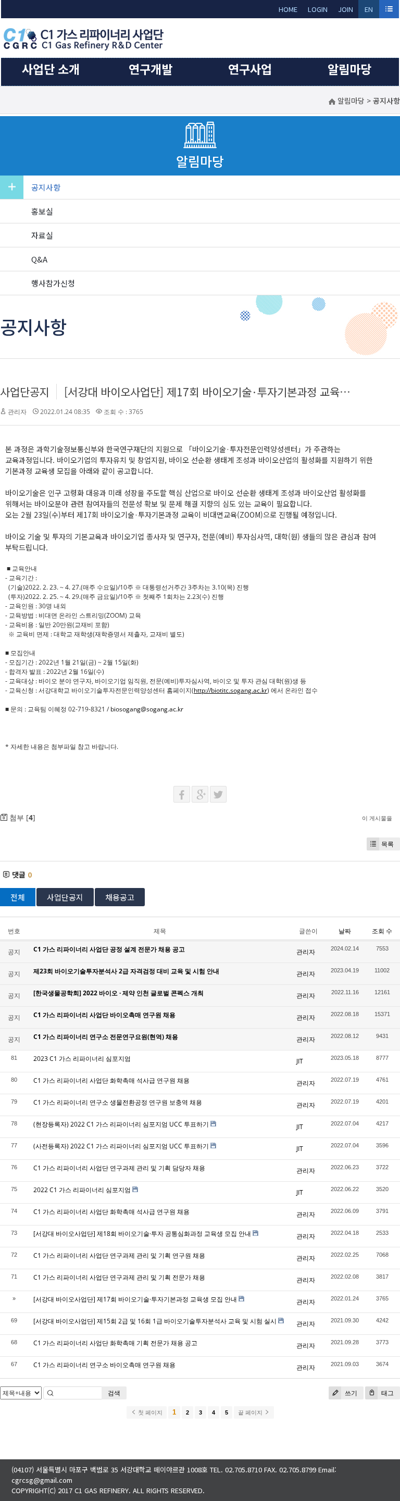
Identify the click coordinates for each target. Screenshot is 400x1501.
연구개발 (150, 69)
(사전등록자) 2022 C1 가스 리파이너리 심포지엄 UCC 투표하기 (121, 1146)
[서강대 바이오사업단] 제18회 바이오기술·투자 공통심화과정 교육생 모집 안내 (142, 1233)
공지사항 (45, 187)
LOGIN (318, 9)
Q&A (39, 259)
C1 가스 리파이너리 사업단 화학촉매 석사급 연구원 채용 (111, 1080)
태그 (387, 1393)
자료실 (42, 235)
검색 (114, 1393)
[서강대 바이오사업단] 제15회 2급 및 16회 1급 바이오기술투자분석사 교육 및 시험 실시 (155, 1321)
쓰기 (350, 1393)
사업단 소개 (51, 69)
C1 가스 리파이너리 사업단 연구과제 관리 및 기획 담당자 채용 (119, 1168)
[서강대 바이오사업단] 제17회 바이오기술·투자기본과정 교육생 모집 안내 (229, 391)
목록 (387, 844)
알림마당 (349, 69)
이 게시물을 (377, 818)
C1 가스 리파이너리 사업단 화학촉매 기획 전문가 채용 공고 (115, 1343)
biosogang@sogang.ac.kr (146, 709)
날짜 (345, 931)
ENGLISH (369, 11)
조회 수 (382, 931)
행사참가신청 (53, 283)
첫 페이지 (149, 1412)
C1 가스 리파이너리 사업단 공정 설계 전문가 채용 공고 (109, 949)
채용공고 (119, 897)
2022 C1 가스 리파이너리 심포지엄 (82, 1189)
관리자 (17, 411)
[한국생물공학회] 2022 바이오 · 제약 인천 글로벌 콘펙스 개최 (118, 993)
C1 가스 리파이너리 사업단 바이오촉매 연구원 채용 (104, 1014)
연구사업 (250, 69)
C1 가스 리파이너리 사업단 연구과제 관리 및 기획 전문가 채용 (119, 1277)
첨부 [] (21, 817)
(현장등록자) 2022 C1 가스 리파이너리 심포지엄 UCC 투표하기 (121, 1124)
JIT (299, 1061)
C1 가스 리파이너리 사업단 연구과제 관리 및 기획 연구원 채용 (119, 1255)
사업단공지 (24, 391)
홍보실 (42, 211)
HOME (288, 9)
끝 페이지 (251, 1412)
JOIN (345, 9)
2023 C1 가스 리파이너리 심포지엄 (82, 1058)
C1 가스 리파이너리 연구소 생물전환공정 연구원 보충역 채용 (117, 1102)
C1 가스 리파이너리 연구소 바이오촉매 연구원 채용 (104, 1364)
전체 (17, 897)
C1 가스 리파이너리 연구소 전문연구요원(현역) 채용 (105, 1036)
